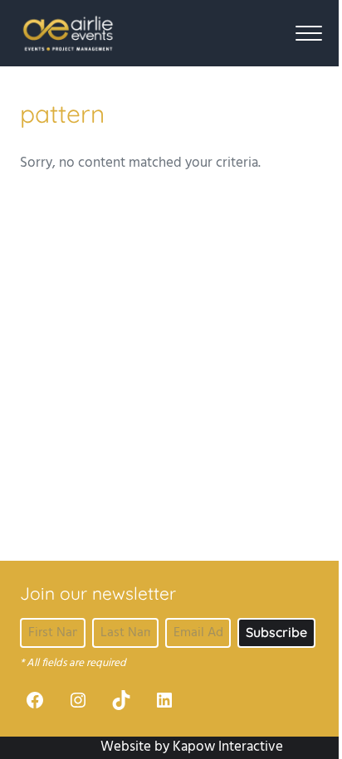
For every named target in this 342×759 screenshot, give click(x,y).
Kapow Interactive (228, 747)
